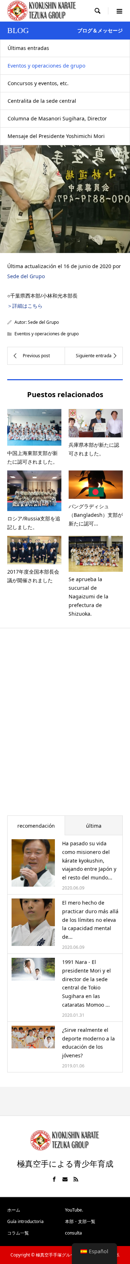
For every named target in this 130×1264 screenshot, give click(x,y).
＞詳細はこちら (25, 305)
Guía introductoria (25, 1221)
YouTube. (74, 1210)
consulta (73, 1233)
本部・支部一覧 (80, 1221)
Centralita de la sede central (42, 100)
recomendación (36, 825)
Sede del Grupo (26, 276)
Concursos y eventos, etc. (38, 83)
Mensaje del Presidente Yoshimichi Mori (56, 136)
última (93, 825)
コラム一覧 (18, 1233)
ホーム (13, 1210)
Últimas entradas (28, 48)
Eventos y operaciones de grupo (46, 65)
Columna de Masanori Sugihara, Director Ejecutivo (57, 121)
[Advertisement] (65, 726)
